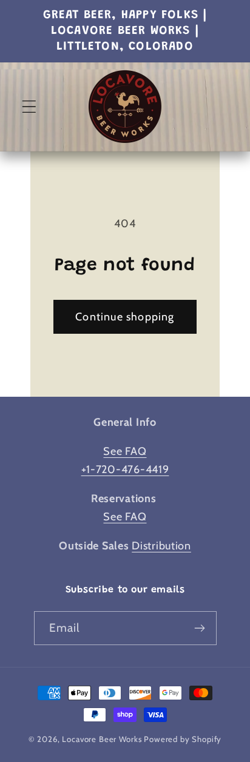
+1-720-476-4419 (125, 469)
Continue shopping (124, 316)
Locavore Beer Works (101, 739)
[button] (29, 107)
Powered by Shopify (182, 739)
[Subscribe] (200, 628)
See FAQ (124, 451)
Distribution (161, 545)
